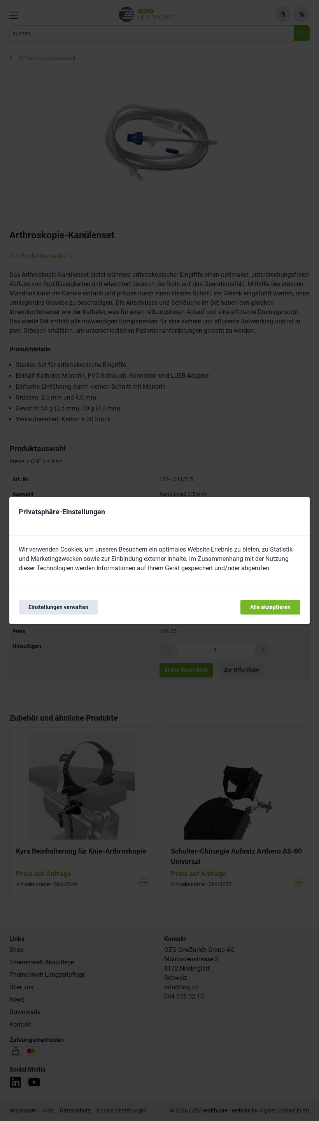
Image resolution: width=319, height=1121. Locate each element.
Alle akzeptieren (270, 607)
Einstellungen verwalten (58, 607)
